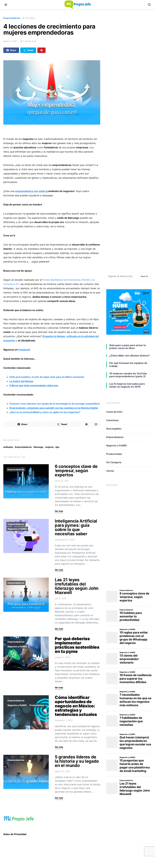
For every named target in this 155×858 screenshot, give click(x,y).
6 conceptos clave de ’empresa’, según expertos (76, 470)
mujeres (49, 447)
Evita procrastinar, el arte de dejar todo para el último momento (46, 376)
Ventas (110, 470)
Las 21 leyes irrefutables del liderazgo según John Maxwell (76, 586)
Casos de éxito (114, 411)
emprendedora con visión (30, 191)
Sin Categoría (113, 462)
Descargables (113, 428)
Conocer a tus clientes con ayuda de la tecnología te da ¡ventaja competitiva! (54, 403)
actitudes (8, 447)
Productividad (37, 705)
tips (57, 447)
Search (144, 276)
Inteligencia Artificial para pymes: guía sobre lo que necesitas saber (76, 527)
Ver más (59, 511)
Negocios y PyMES (17, 529)
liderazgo (38, 447)
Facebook (24, 349)
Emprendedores (11, 18)
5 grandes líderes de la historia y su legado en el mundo (77, 761)
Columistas (112, 420)
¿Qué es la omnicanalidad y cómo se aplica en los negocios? (44, 412)
